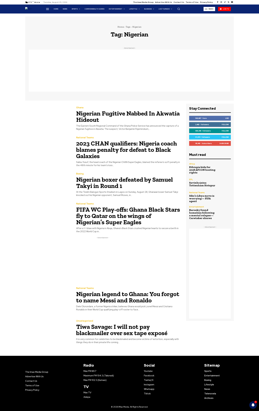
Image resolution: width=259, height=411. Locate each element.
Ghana (79, 107)
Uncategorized (84, 321)
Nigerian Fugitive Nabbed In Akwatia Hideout (128, 116)
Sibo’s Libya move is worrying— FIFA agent (201, 198)
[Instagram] (221, 2)
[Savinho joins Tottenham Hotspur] (224, 182)
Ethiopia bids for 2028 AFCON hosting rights (202, 169)
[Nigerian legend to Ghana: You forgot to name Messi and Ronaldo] (48, 299)
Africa (192, 164)
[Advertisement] (129, 71)
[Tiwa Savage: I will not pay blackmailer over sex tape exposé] (48, 332)
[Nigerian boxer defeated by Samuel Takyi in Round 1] (48, 185)
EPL (191, 179)
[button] (178, 9)
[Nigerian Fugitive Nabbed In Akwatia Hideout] (48, 119)
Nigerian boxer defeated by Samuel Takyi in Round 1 (124, 183)
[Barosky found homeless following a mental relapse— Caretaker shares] (224, 212)
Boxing (80, 174)
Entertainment (196, 207)
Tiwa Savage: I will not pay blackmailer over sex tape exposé (121, 330)
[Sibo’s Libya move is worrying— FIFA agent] (224, 197)
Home (121, 27)
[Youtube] (232, 2)
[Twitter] (228, 2)
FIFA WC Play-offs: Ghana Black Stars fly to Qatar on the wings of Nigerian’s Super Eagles (128, 216)
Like (227, 118)
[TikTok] (225, 2)
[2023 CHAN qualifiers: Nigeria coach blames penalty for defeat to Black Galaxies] (48, 151)
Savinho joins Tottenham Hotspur (202, 184)
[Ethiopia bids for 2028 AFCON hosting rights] (224, 168)
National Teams (85, 137)
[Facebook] (217, 2)
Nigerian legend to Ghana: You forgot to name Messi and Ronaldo (127, 297)
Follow (225, 124)
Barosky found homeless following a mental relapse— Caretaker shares (201, 214)
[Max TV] (30, 9)
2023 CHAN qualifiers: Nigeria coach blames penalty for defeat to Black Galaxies (126, 150)
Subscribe (224, 143)
